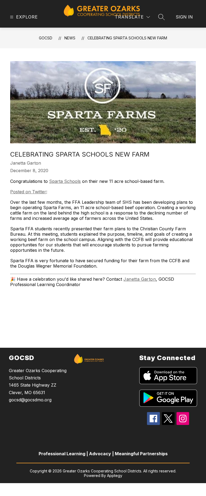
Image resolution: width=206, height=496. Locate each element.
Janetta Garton (139, 279)
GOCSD (45, 38)
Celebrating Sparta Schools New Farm (127, 38)
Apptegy (114, 475)
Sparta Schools (65, 181)
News (69, 38)
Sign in (184, 17)
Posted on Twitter (28, 191)
